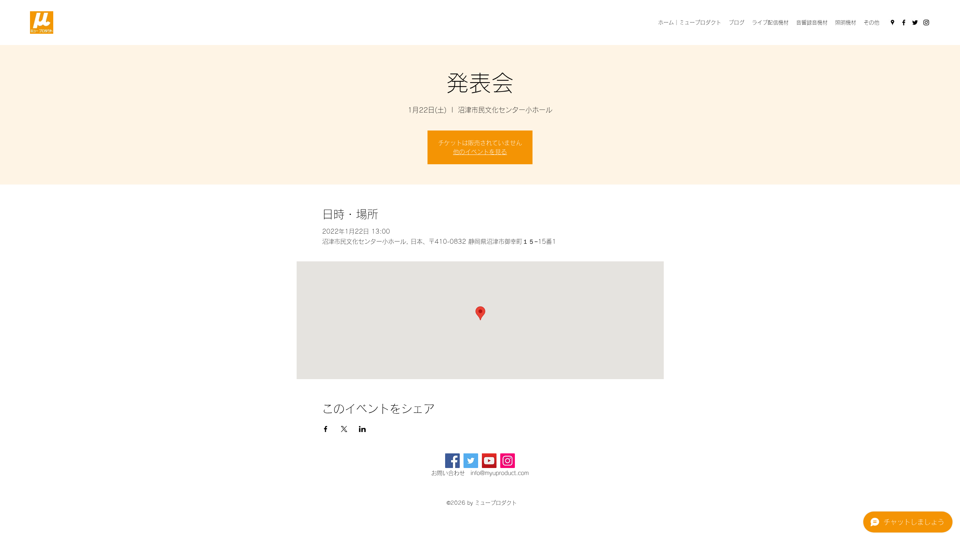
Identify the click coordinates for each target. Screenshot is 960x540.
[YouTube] (489, 460)
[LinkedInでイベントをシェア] (362, 429)
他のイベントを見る (480, 152)
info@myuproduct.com (500, 473)
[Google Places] (892, 22)
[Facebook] (904, 22)
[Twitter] (915, 22)
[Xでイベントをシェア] (344, 429)
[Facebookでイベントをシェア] (325, 429)
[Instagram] (926, 22)
